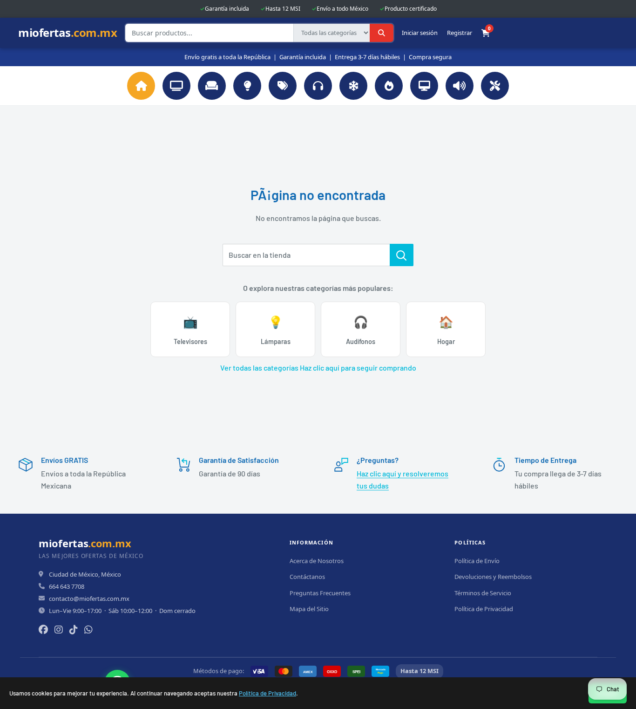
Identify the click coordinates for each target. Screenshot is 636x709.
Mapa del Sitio (309, 609)
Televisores (190, 329)
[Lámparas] (247, 86)
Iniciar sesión (420, 33)
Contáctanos (307, 576)
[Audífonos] (318, 86)
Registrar (459, 33)
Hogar (446, 329)
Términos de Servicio (482, 593)
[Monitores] (424, 86)
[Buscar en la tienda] (401, 255)
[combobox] (209, 33)
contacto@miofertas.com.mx (89, 598)
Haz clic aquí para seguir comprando (358, 367)
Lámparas (276, 329)
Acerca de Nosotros (317, 561)
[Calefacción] (389, 86)
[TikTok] (73, 629)
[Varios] (283, 86)
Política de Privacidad (267, 693)
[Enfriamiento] (353, 86)
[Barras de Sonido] (460, 86)
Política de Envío (477, 561)
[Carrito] (485, 33)
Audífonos (360, 329)
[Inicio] (141, 86)
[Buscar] (381, 33)
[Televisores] (176, 86)
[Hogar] (212, 86)
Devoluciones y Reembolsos (493, 576)
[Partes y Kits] (495, 86)
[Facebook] (43, 629)
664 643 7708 (66, 586)
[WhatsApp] (88, 629)
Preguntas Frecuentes (320, 593)
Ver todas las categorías (259, 367)
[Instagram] (58, 629)
